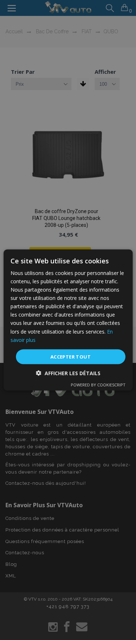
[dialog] (68, 320)
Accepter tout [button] (70, 356)
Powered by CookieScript (98, 384)
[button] (68, 373)
